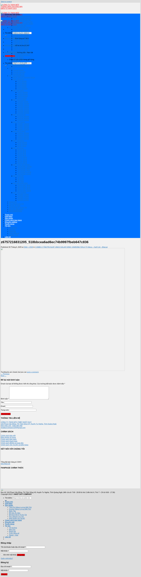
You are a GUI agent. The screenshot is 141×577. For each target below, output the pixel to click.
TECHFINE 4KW (23, 170)
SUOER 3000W (23, 109)
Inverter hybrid (18, 70)
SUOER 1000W (23, 103)
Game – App (13, 235)
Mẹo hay (12, 229)
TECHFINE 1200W (24, 167)
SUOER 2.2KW (23, 194)
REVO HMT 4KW (23, 185)
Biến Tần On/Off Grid (16, 76)
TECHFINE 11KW (24, 174)
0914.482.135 (10, 38)
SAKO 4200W (22, 94)
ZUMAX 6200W (23, 137)
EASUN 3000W (23, 116)
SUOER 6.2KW (23, 200)
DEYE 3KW (21, 150)
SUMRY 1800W (23, 124)
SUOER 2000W (23, 107)
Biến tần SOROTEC (20, 183)
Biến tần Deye (18, 148)
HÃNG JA (16, 61)
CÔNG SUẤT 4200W (21, 37)
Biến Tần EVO (18, 79)
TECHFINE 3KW (23, 168)
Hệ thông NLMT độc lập (22, 20)
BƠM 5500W (22, 142)
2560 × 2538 (28, 247)
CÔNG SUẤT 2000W (21, 31)
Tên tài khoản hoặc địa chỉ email (13, 547)
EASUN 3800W (23, 118)
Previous (5, 374)
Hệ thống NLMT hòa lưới (22, 18)
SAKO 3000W (22, 92)
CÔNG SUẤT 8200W (21, 48)
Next (3, 376)
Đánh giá (12, 231)
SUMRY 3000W (23, 126)
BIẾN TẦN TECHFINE (21, 165)
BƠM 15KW (21, 146)
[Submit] (6, 35)
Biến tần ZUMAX (19, 131)
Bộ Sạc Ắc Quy (14, 206)
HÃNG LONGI (18, 59)
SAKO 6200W (22, 96)
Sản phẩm (9, 218)
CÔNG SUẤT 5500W (21, 40)
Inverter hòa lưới (19, 72)
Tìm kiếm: (8, 33)
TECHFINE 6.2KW (24, 172)
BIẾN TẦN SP (18, 176)
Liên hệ (8, 237)
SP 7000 (20, 181)
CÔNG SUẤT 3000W (21, 33)
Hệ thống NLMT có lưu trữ (22, 22)
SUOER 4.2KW (23, 198)
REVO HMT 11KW (24, 191)
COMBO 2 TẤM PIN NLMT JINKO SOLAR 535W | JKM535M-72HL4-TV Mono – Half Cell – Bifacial (71, 247)
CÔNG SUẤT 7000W (21, 44)
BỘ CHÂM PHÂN (15, 211)
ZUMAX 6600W (23, 139)
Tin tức (8, 226)
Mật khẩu (5, 551)
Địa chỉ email (6, 566)
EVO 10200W (22, 89)
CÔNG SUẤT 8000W (21, 46)
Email (3, 406)
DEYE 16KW (22, 161)
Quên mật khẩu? (7, 558)
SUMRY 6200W (23, 129)
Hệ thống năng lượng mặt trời (20, 16)
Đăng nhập (21, 555)
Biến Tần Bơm (18, 141)
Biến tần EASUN (19, 115)
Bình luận (5, 399)
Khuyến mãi (9, 222)
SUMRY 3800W (23, 128)
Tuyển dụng (9, 224)
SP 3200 (20, 178)
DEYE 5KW (21, 152)
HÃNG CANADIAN (20, 63)
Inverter (12, 68)
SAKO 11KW (22, 98)
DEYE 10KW (22, 157)
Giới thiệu (8, 216)
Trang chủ (9, 215)
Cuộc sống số (14, 233)
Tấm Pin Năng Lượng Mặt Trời (20, 51)
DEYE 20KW (22, 163)
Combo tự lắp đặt (19, 25)
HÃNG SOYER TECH (21, 53)
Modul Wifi (13, 202)
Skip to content (6, 2)
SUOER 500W (22, 102)
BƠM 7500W (22, 144)
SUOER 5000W (23, 113)
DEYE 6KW (21, 154)
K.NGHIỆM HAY (11, 52)
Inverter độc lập (18, 74)
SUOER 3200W (23, 111)
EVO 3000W (22, 83)
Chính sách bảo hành (13, 220)
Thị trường (13, 228)
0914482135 (5, 464)
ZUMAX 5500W (23, 135)
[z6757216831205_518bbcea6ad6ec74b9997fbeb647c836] (63, 370)
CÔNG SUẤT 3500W (21, 35)
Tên (2, 402)
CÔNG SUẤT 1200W (21, 29)
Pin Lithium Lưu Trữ (16, 204)
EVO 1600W (22, 81)
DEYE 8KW (21, 155)
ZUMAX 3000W (23, 133)
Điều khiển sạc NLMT (17, 64)
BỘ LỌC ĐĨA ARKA (16, 209)
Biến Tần (12, 511)
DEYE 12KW (22, 159)
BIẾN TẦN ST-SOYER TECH (24, 77)
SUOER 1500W (23, 105)
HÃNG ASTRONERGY (21, 55)
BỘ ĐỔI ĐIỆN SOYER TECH (20, 27)
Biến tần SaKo (18, 90)
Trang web (5, 410)
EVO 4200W (22, 85)
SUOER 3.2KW (23, 196)
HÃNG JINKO (18, 57)
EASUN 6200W (23, 120)
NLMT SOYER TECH (21, 66)
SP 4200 (20, 180)
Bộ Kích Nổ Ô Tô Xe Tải (18, 207)
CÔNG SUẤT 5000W (21, 38)
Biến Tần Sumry (19, 122)
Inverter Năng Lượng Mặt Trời (20, 509)
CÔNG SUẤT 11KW (20, 50)
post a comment (33, 372)
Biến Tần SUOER (19, 100)
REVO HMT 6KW (23, 187)
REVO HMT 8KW (23, 189)
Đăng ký (4, 574)
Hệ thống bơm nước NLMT (23, 24)
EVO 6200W (22, 87)
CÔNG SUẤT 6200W (21, 42)
